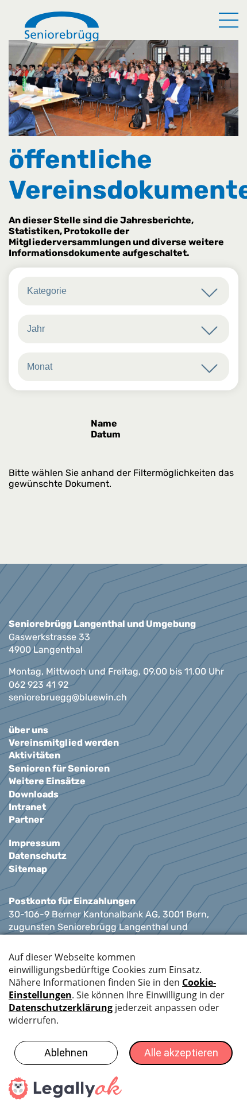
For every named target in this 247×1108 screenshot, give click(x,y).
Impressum (34, 843)
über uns (28, 730)
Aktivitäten (34, 755)
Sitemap (28, 868)
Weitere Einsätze (47, 781)
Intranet (27, 806)
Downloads (34, 794)
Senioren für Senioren (59, 768)
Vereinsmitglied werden (64, 742)
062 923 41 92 (38, 684)
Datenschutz (38, 855)
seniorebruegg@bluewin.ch (68, 697)
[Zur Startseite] (62, 27)
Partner (26, 819)
